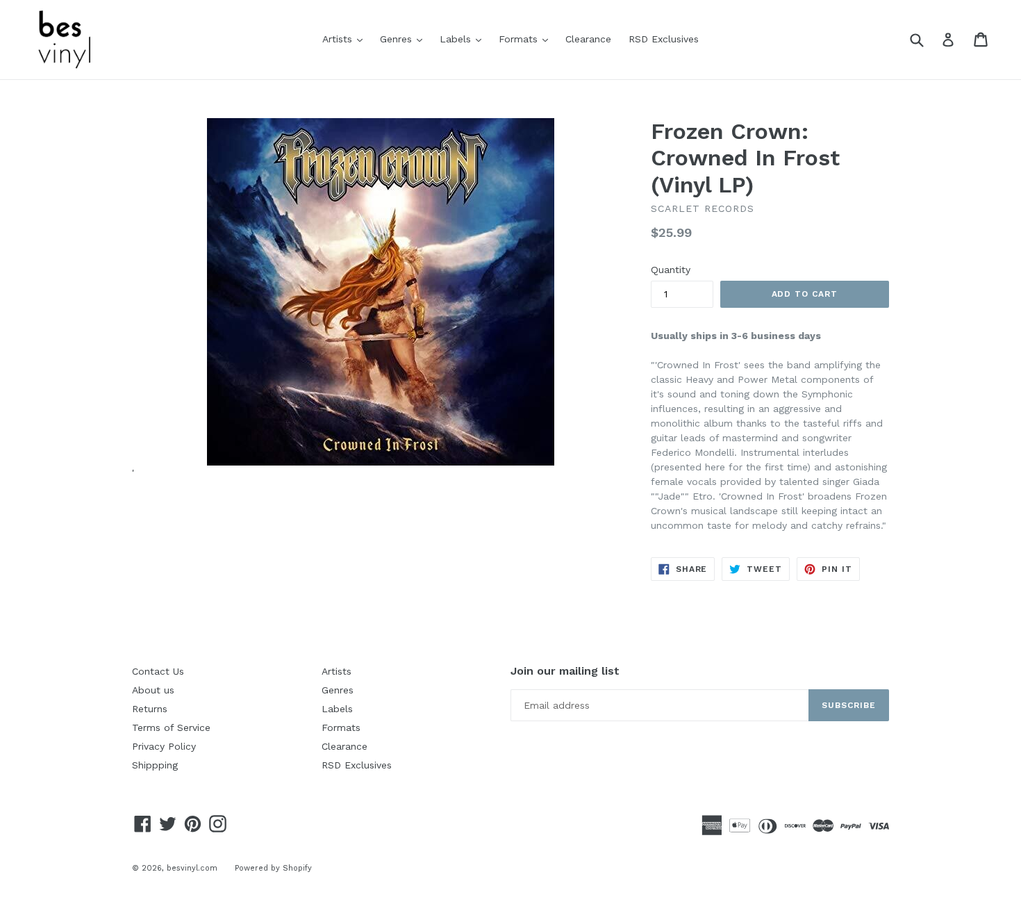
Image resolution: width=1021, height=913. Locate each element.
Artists (346, 38)
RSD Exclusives (664, 38)
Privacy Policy (164, 746)
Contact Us (158, 671)
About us (153, 690)
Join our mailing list (565, 670)
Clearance (588, 38)
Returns (149, 708)
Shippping (155, 765)
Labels (464, 38)
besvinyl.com (192, 868)
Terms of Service (171, 727)
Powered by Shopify (273, 868)
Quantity (670, 269)
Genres (404, 38)
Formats (527, 38)
